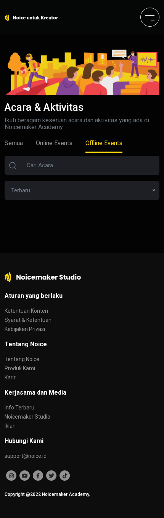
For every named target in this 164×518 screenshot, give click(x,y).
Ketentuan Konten (26, 311)
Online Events (54, 143)
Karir (10, 377)
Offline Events (103, 143)
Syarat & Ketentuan (28, 320)
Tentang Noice (22, 359)
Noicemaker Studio (27, 417)
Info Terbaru (19, 407)
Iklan (10, 426)
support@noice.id (26, 456)
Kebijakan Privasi (25, 329)
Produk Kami (20, 368)
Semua (14, 143)
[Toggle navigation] (149, 17)
